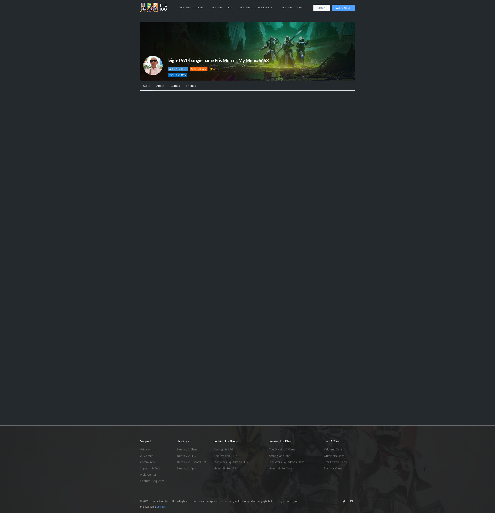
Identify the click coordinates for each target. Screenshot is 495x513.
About (160, 86)
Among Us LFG (223, 449)
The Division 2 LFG (226, 456)
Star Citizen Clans (335, 462)
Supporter (179, 69)
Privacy (145, 449)
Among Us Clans (279, 456)
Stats (146, 86)
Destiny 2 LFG (221, 7)
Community (147, 462)
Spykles (161, 506)
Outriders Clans (334, 456)
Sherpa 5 (200, 69)
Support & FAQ (150, 468)
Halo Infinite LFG (225, 468)
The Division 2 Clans (282, 449)
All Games (343, 7)
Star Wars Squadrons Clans (287, 462)
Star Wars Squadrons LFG (231, 462)
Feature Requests (152, 481)
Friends (191, 86)
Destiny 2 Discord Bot (256, 7)
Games (175, 86)
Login (321, 7)
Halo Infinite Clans (281, 468)
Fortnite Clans (333, 468)
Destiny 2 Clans (191, 7)
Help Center (148, 474)
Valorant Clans (333, 449)
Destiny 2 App (291, 7)
